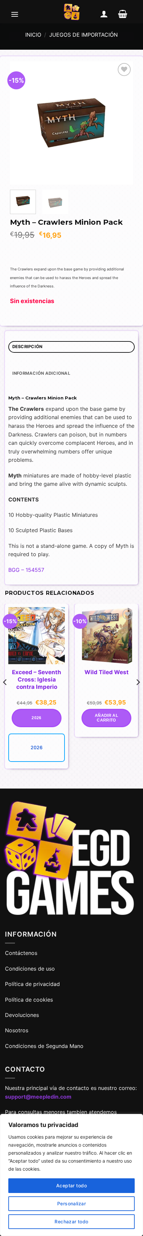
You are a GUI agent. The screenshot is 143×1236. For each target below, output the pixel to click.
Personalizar (71, 1203)
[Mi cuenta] (104, 14)
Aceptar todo (71, 1185)
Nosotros (16, 1030)
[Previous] (21, 123)
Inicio (33, 34)
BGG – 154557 (26, 569)
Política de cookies (29, 999)
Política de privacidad (32, 984)
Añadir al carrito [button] (106, 718)
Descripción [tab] (27, 346)
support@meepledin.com (38, 1096)
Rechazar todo (71, 1221)
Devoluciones (22, 1015)
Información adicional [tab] (41, 373)
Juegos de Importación (83, 34)
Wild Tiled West (106, 672)
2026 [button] (36, 718)
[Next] (122, 123)
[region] (71, 1175)
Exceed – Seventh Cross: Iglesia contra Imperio (36, 679)
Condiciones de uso (30, 968)
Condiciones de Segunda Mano (44, 1046)
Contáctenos (22, 953)
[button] (15, 14)
